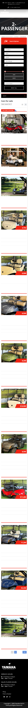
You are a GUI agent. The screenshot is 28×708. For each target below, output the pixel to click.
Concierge (5, 166)
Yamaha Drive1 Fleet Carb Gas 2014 (13, 594)
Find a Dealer (7, 694)
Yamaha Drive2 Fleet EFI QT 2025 (14, 278)
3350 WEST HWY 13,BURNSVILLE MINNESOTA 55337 (14, 3)
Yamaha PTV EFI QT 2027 (10, 411)
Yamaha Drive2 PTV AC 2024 (12, 457)
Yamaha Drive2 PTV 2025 (11, 502)
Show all (25, 110)
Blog (4, 692)
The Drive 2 (5, 195)
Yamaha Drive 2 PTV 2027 (11, 548)
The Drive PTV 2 (7, 133)
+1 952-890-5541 (14, 7)
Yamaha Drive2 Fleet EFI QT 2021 (14, 233)
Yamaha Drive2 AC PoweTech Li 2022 (13, 319)
